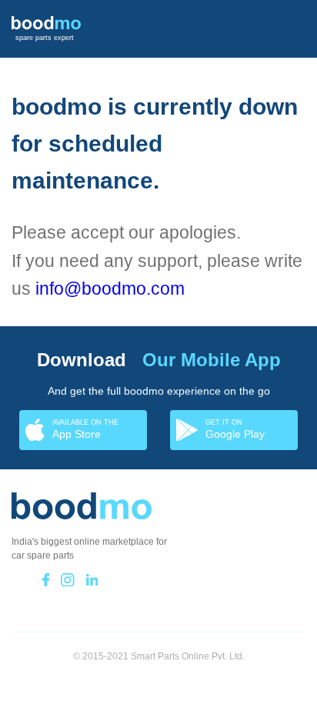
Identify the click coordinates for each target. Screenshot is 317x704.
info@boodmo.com (110, 289)
